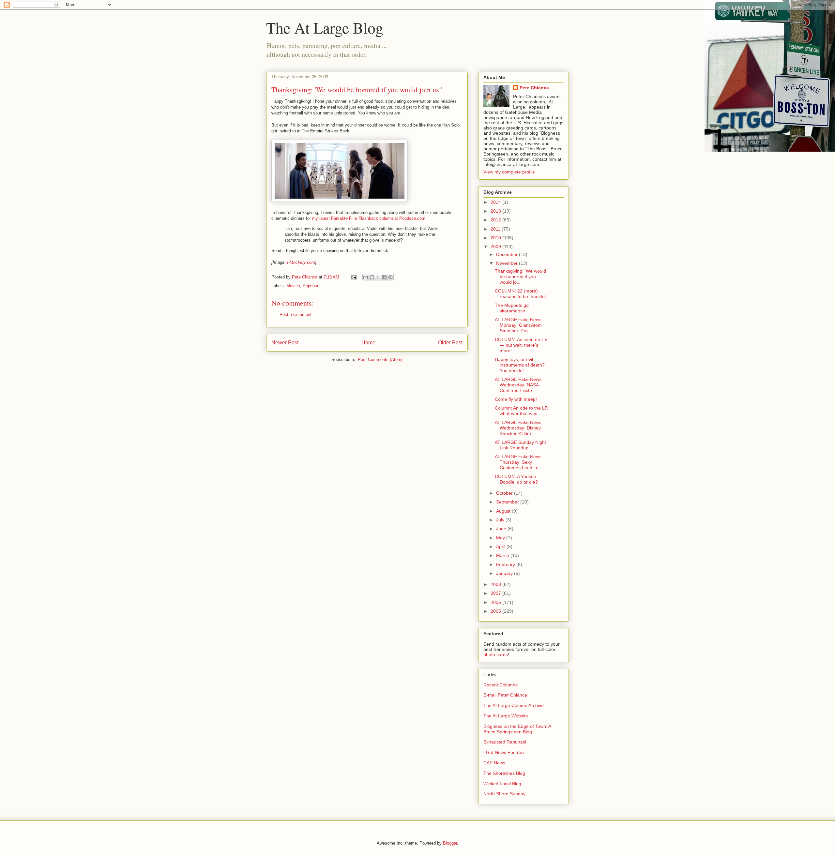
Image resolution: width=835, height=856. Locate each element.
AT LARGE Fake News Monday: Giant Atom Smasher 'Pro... (518, 325)
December (507, 254)
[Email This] (365, 277)
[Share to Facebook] (384, 277)
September (508, 501)
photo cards (495, 654)
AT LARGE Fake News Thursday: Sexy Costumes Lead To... (518, 462)
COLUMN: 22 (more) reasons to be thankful (520, 293)
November (507, 263)
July (501, 519)
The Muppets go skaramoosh (512, 308)
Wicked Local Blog (502, 783)
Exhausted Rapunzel (504, 741)
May (501, 537)
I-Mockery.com (301, 262)
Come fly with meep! (516, 399)
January (505, 573)
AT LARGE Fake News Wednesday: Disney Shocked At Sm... (518, 428)
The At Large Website (505, 715)
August (504, 511)
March (503, 555)
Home (368, 342)
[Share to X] (378, 277)
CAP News (494, 762)
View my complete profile (509, 171)
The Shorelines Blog (504, 773)
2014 (496, 202)
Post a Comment (295, 314)
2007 (496, 593)
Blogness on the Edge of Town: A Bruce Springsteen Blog (517, 729)
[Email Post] (353, 277)
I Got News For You (503, 752)
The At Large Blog (324, 27)
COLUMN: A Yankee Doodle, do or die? (516, 479)
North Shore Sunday (504, 793)
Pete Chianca (534, 87)
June (502, 528)
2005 (496, 611)
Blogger (450, 843)
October (505, 493)
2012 (496, 219)
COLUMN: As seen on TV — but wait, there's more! (521, 345)
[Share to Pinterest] (390, 277)
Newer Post (284, 342)
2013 (496, 211)
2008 (496, 584)
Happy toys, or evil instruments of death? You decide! (520, 365)
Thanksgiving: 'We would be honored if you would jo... (520, 276)
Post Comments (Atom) (380, 359)
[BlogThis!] (372, 277)
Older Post (450, 342)
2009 (496, 246)
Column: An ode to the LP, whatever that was (521, 410)
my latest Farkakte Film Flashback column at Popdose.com (368, 218)
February (506, 564)
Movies (293, 285)
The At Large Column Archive (513, 705)
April (501, 546)
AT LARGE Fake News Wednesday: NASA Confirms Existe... (518, 385)
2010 (496, 237)
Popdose (311, 285)
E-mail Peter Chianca (505, 695)
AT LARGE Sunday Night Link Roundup (520, 445)
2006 (496, 602)
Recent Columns (500, 684)
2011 (496, 229)
